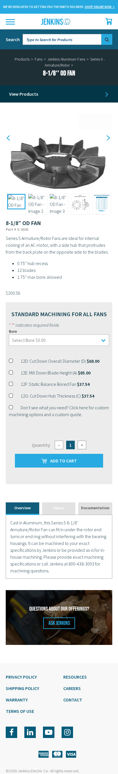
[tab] (22, 508)
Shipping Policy (22, 688)
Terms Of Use (20, 711)
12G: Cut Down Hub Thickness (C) (57, 396)
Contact (72, 700)
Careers (72, 688)
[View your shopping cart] (107, 21)
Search (13, 39)
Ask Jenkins (59, 623)
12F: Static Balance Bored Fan (55, 384)
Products (22, 59)
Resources (75, 677)
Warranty (17, 700)
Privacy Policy (21, 677)
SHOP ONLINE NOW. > (100, 7)
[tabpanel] (59, 547)
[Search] (106, 39)
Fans (38, 59)
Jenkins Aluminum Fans (66, 59)
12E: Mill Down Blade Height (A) (56, 373)
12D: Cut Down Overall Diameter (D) (60, 361)
